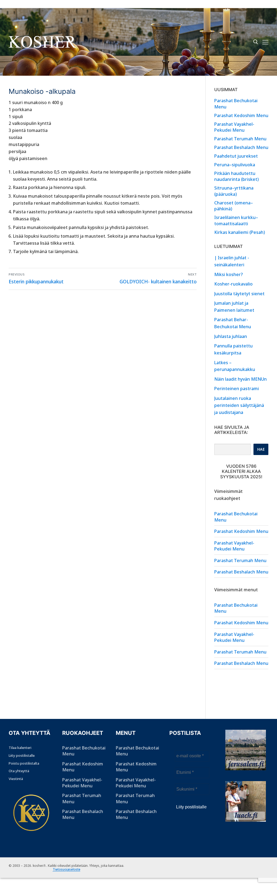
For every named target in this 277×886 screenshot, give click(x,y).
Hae (261, 449)
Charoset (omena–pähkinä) (233, 206)
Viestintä (16, 778)
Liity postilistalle (22, 755)
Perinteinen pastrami (236, 388)
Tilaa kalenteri (20, 747)
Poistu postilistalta (24, 763)
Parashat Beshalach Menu (241, 147)
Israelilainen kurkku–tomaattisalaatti (236, 220)
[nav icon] (265, 42)
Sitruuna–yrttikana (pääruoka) (233, 191)
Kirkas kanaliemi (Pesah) (239, 232)
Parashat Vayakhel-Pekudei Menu (234, 127)
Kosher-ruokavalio (233, 284)
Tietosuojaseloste (66, 869)
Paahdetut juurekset (236, 156)
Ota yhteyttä (19, 770)
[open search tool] (255, 41)
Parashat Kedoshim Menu (241, 115)
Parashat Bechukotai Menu (236, 103)
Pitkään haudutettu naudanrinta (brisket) (236, 176)
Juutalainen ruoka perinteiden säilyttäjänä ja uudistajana (239, 405)
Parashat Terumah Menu (240, 139)
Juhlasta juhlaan (230, 336)
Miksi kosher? (228, 274)
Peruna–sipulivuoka (234, 165)
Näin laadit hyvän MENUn (241, 379)
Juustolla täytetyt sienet (239, 294)
